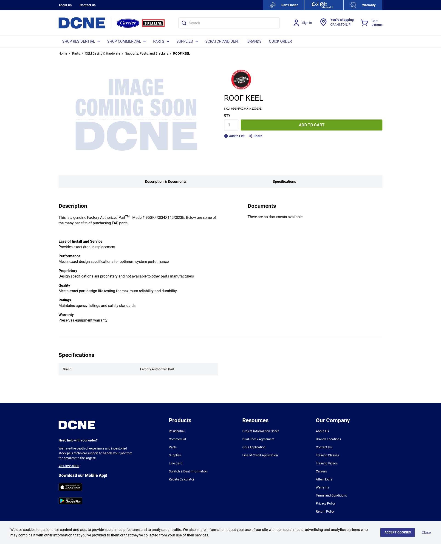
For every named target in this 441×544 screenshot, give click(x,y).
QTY (227, 115)
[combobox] (229, 22)
